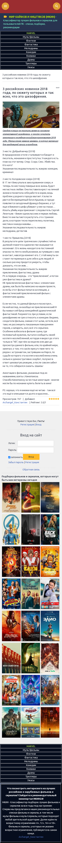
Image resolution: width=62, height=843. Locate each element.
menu (5, 6)
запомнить (17, 457)
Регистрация (27, 424)
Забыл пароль (16, 462)
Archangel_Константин (15, 402)
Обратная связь (31, 469)
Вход (38, 424)
